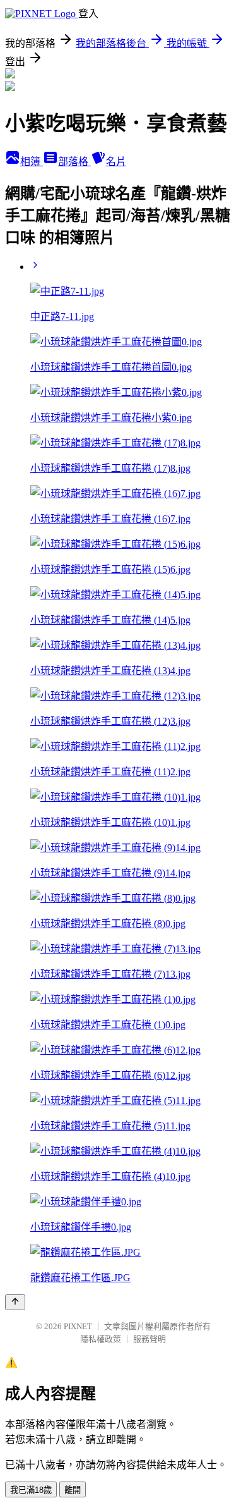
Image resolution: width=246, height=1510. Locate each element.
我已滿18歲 (31, 1490)
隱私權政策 (100, 1339)
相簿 (31, 161)
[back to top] (15, 1302)
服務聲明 (149, 1339)
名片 (116, 161)
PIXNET (78, 1326)
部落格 (74, 161)
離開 (72, 1490)
